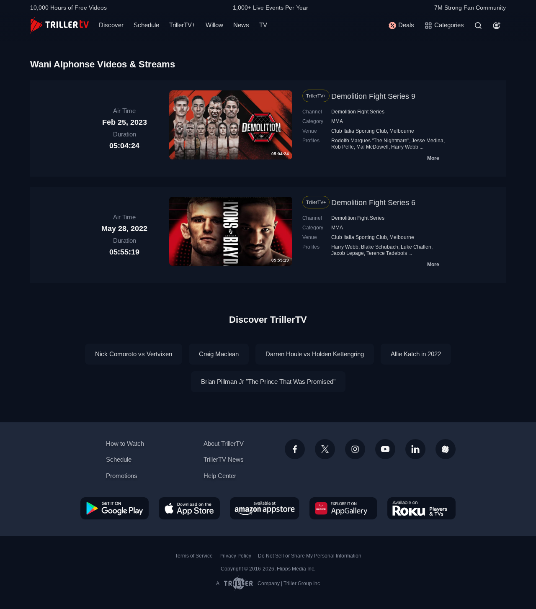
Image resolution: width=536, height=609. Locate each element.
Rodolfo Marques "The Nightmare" (370, 141)
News (241, 24)
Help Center (220, 475)
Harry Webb (404, 147)
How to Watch (125, 443)
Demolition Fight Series (357, 112)
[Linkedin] (415, 449)
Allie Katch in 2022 (416, 353)
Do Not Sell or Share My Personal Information (309, 556)
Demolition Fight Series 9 (373, 96)
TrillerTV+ (182, 24)
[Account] (496, 25)
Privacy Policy (235, 556)
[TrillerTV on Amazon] (264, 508)
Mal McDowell (372, 147)
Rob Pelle (342, 147)
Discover (111, 24)
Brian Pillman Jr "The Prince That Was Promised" (268, 381)
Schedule (146, 24)
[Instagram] (355, 449)
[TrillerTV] (59, 25)
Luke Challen (416, 247)
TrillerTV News (224, 459)
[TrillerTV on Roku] (421, 508)
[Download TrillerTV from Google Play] (114, 508)
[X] (325, 449)
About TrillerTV (224, 443)
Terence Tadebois (386, 253)
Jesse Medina (427, 141)
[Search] (478, 25)
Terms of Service (194, 556)
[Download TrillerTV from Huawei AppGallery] (343, 508)
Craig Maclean (219, 353)
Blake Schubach (379, 247)
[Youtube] (385, 449)
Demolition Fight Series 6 (373, 202)
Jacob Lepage (347, 253)
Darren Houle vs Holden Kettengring (314, 353)
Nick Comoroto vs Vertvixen (133, 353)
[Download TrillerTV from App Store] (189, 508)
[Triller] (446, 449)
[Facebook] (295, 449)
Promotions (121, 475)
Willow (214, 24)
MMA (337, 121)
